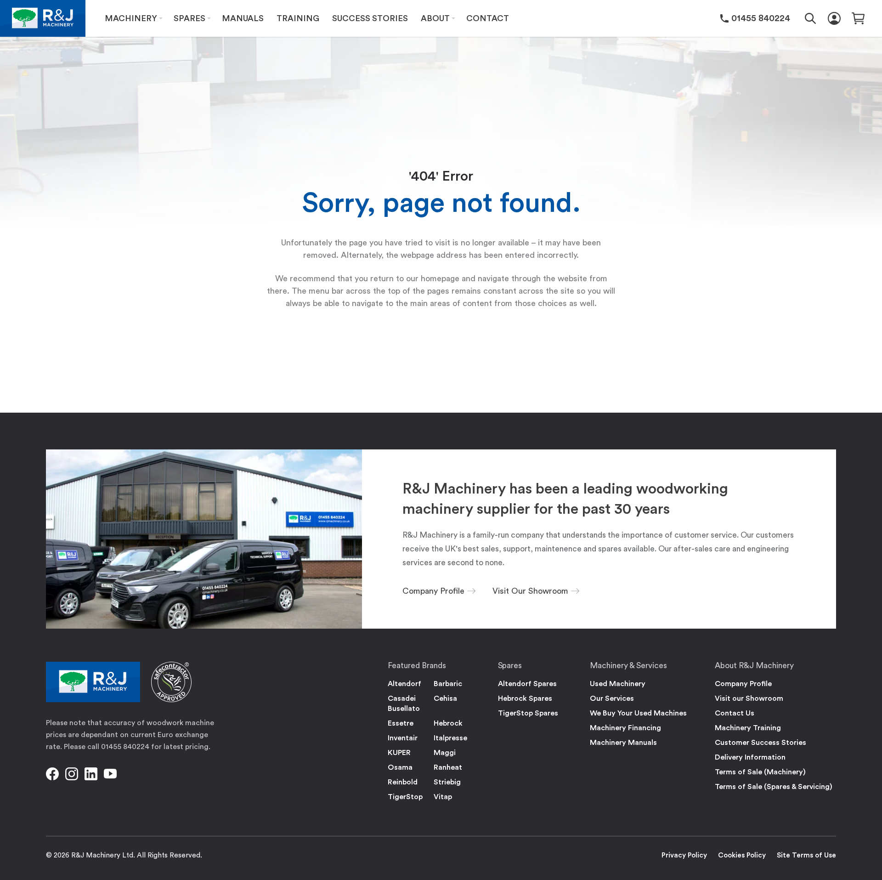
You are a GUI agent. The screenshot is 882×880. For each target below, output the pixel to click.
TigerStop (405, 797)
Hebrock (448, 723)
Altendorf (404, 683)
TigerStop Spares (528, 713)
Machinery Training (748, 728)
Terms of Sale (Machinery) (760, 772)
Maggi (445, 752)
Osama (400, 767)
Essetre (400, 723)
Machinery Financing (625, 728)
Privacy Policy (684, 855)
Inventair (403, 738)
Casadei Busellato (404, 703)
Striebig (447, 782)
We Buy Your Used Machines (638, 713)
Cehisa (445, 698)
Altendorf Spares (527, 683)
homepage (440, 278)
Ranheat (448, 767)
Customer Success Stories (760, 742)
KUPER (399, 752)
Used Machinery (617, 683)
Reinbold (403, 782)
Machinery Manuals (623, 742)
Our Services (612, 698)
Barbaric (448, 683)
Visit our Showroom (749, 698)
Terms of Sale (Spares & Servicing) (773, 786)
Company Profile (743, 683)
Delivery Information (750, 757)
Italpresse (450, 738)
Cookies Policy (742, 855)
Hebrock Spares (525, 698)
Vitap (443, 797)
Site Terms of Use (806, 855)
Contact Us (734, 713)
